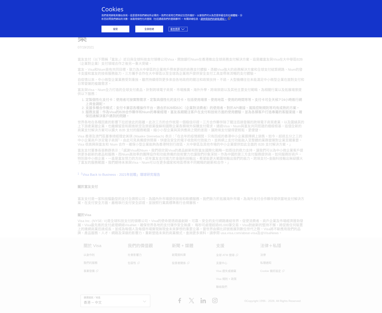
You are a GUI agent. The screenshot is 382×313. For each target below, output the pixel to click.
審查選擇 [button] (175, 29)
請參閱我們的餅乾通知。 (214, 19)
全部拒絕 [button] (149, 29)
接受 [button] (115, 29)
